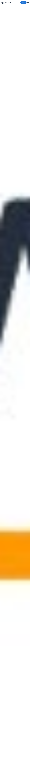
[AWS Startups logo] (6, 2)
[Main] (28, 2)
